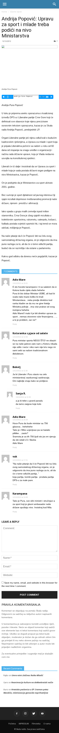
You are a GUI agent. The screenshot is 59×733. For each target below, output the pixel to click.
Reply (15, 324)
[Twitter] (34, 713)
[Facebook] (17, 713)
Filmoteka (36, 723)
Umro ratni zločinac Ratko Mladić (27, 675)
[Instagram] (25, 713)
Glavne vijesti (16, 11)
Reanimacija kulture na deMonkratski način (32, 682)
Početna (12, 723)
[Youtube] (42, 713)
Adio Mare (19, 417)
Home (4, 11)
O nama (47, 723)
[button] (54, 4)
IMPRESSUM (24, 723)
